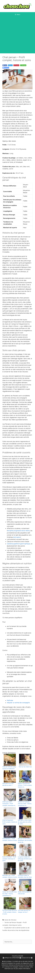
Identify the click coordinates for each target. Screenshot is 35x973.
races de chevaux (10, 920)
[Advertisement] (17, 35)
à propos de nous (26, 957)
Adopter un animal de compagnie (18, 702)
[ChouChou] (17, 6)
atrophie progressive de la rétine (18, 530)
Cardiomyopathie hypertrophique (18, 544)
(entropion (16, 537)
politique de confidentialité (11, 957)
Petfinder (10, 700)
